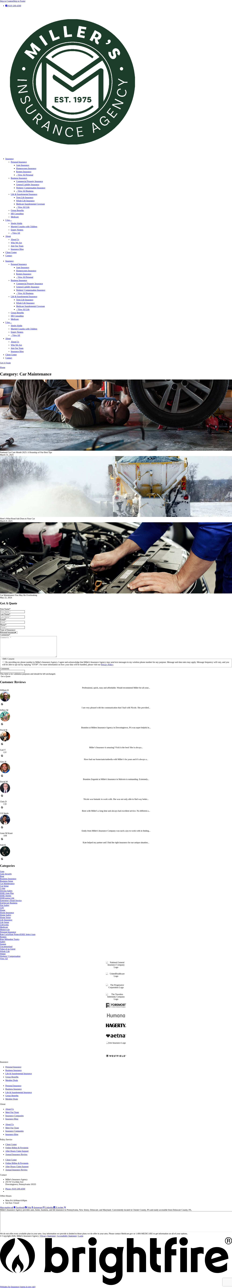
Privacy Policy (107, 664)
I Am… (8, 220)
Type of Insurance (7, 630)
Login (80, 1236)
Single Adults (16, 223)
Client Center (11, 252)
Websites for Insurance (17, 1287)
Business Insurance (19, 178)
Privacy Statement (48, 1236)
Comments (5, 635)
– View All (15, 233)
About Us (15, 239)
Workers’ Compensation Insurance (30, 188)
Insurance (9, 159)
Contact (8, 255)
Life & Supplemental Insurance (24, 194)
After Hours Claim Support (16, 1151)
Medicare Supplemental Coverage (30, 204)
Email (3, 619)
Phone (3, 625)
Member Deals (11, 1080)
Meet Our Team (12, 1112)
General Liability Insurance (27, 184)
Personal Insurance (19, 162)
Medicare (15, 217)
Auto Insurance (22, 165)
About (8, 236)
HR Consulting (17, 213)
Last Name (5, 614)
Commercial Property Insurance (29, 181)
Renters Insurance (23, 172)
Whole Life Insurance (25, 201)
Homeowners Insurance (26, 168)
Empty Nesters (17, 230)
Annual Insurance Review (16, 1154)
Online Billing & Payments (16, 1148)
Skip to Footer (19, 1)
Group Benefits (17, 210)
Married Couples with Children (24, 226)
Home (2, 367)
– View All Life (22, 207)
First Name (5, 609)
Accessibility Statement (67, 1236)
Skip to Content (6, 1)
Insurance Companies (14, 1116)
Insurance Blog (17, 249)
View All (4, 958)
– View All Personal (24, 175)
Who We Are (16, 243)
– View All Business (24, 191)
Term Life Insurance (24, 197)
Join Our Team (17, 246)
